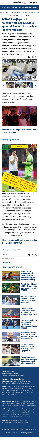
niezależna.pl (5, 12)
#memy (5, 250)
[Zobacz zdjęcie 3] (26, 85)
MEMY (35, 8)
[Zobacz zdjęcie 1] (10, 85)
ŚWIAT (21, 8)
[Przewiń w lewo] (3, 85)
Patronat (7, 433)
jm (6, 57)
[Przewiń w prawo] (35, 85)
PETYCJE (28, 8)
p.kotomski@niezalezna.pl (20, 383)
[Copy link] (36, 57)
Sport (14, 12)
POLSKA (15, 8)
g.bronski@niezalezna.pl (22, 381)
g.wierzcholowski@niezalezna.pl (13, 375)
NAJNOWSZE (6, 8)
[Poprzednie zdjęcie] (5, 70)
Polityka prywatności (27, 433)
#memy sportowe (17, 250)
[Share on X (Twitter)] (33, 57)
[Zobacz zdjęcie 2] (18, 85)
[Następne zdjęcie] (34, 70)
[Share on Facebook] (29, 57)
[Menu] (2, 2)
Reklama (15, 433)
